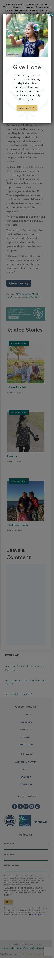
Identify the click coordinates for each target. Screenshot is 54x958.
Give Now (25, 108)
